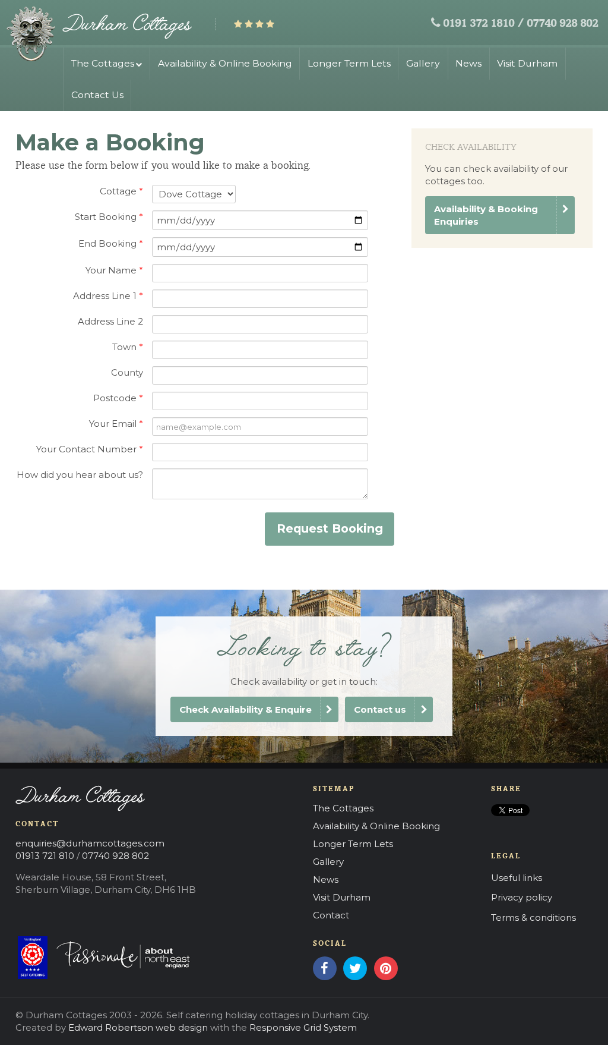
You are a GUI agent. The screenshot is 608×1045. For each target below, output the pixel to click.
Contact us (380, 709)
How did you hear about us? (80, 474)
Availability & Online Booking (225, 63)
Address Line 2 (110, 321)
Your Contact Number (89, 449)
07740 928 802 (562, 24)
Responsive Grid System (303, 1027)
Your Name (114, 270)
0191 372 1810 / (483, 24)
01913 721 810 (44, 855)
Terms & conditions (533, 917)
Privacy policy (521, 897)
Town (127, 346)
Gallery (423, 63)
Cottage (121, 191)
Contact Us (97, 94)
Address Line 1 (108, 295)
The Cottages (102, 63)
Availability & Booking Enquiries (486, 215)
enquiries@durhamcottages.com (89, 843)
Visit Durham (527, 63)
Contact (331, 915)
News (468, 63)
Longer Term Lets (349, 63)
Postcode (118, 398)
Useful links (516, 877)
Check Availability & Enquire (245, 709)
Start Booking (109, 216)
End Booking (110, 243)
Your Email (116, 423)
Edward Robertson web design (138, 1027)
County (127, 372)
